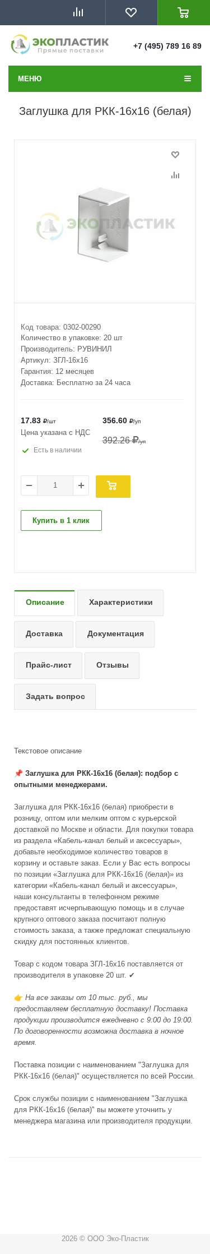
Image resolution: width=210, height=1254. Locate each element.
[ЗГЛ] (105, 227)
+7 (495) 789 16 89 (167, 46)
